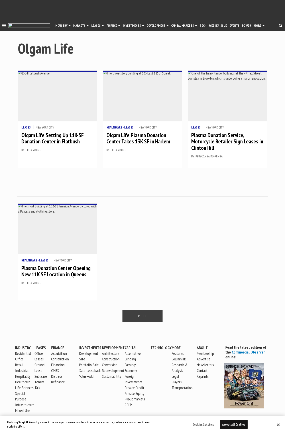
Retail (19, 364)
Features (178, 353)
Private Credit (134, 387)
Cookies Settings (203, 424)
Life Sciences (24, 387)
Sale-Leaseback (90, 370)
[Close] (278, 425)
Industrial (21, 370)
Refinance (58, 381)
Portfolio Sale (89, 364)
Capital (131, 347)
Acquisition (59, 353)
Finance (111, 26)
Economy (131, 370)
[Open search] (280, 26)
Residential (23, 353)
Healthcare (114, 127)
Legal (175, 376)
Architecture (110, 353)
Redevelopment (113, 370)
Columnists (179, 359)
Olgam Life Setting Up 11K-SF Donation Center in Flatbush (52, 138)
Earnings (130, 364)
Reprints (203, 376)
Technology (161, 347)
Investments (132, 26)
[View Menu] (4, 26)
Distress (56, 376)
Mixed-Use (22, 410)
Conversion (109, 364)
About (202, 347)
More (257, 26)
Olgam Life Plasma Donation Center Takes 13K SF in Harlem (138, 138)
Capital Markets (182, 26)
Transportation (182, 387)
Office (19, 359)
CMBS (55, 370)
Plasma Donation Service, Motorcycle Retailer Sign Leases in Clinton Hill (227, 141)
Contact (202, 370)
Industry (23, 347)
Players (177, 381)
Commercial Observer (248, 352)
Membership (205, 353)
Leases (96, 26)
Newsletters (205, 364)
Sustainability (111, 376)
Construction (111, 359)
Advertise (203, 359)
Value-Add (86, 376)
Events (234, 26)
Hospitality (23, 376)
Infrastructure (25, 404)
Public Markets (135, 399)
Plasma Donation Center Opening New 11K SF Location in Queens (56, 271)
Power (246, 26)
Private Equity (134, 393)
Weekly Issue (218, 26)
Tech (203, 26)
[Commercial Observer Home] (29, 25)
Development (156, 26)
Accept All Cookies (233, 424)
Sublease (41, 376)
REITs (128, 404)
